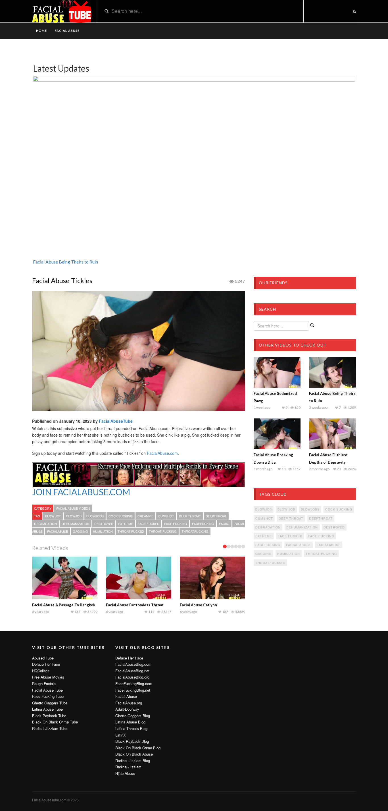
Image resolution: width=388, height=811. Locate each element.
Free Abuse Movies (48, 677)
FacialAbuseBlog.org (132, 677)
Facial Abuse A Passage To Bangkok (63, 605)
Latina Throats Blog (131, 728)
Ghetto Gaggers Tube (49, 703)
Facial (224, 523)
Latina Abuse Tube (47, 709)
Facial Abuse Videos (73, 508)
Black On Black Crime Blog (137, 747)
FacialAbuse (57, 531)
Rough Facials (44, 683)
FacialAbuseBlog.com (133, 664)
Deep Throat (190, 516)
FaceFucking (203, 523)
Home (41, 30)
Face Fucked (148, 523)
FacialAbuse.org (128, 703)
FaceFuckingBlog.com (133, 683)
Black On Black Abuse (134, 754)
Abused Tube (43, 658)
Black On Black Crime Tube (55, 722)
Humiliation (103, 531)
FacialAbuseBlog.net (132, 670)
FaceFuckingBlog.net (132, 690)
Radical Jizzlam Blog (132, 760)
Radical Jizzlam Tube (49, 728)
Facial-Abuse (126, 696)
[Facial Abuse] (138, 473)
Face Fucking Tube (48, 696)
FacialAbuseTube (116, 421)
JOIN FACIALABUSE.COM (81, 492)
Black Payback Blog (132, 741)
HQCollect (40, 670)
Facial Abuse (67, 30)
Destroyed (103, 523)
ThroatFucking (195, 531)
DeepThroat (216, 516)
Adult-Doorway (127, 709)
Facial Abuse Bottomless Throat (135, 605)
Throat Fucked (131, 531)
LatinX (120, 735)
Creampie (145, 516)
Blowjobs (95, 516)
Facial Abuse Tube (47, 690)
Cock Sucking (121, 516)
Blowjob (74, 516)
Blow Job (53, 516)
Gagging (80, 531)
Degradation (45, 523)
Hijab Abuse (125, 773)
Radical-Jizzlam (128, 766)
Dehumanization (75, 523)
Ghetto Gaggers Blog (132, 715)
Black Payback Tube (49, 715)
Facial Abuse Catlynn (198, 605)
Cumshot (166, 516)
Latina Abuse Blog (130, 722)
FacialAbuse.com (162, 453)
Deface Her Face (46, 664)
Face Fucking (175, 523)
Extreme (125, 523)
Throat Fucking (163, 531)
